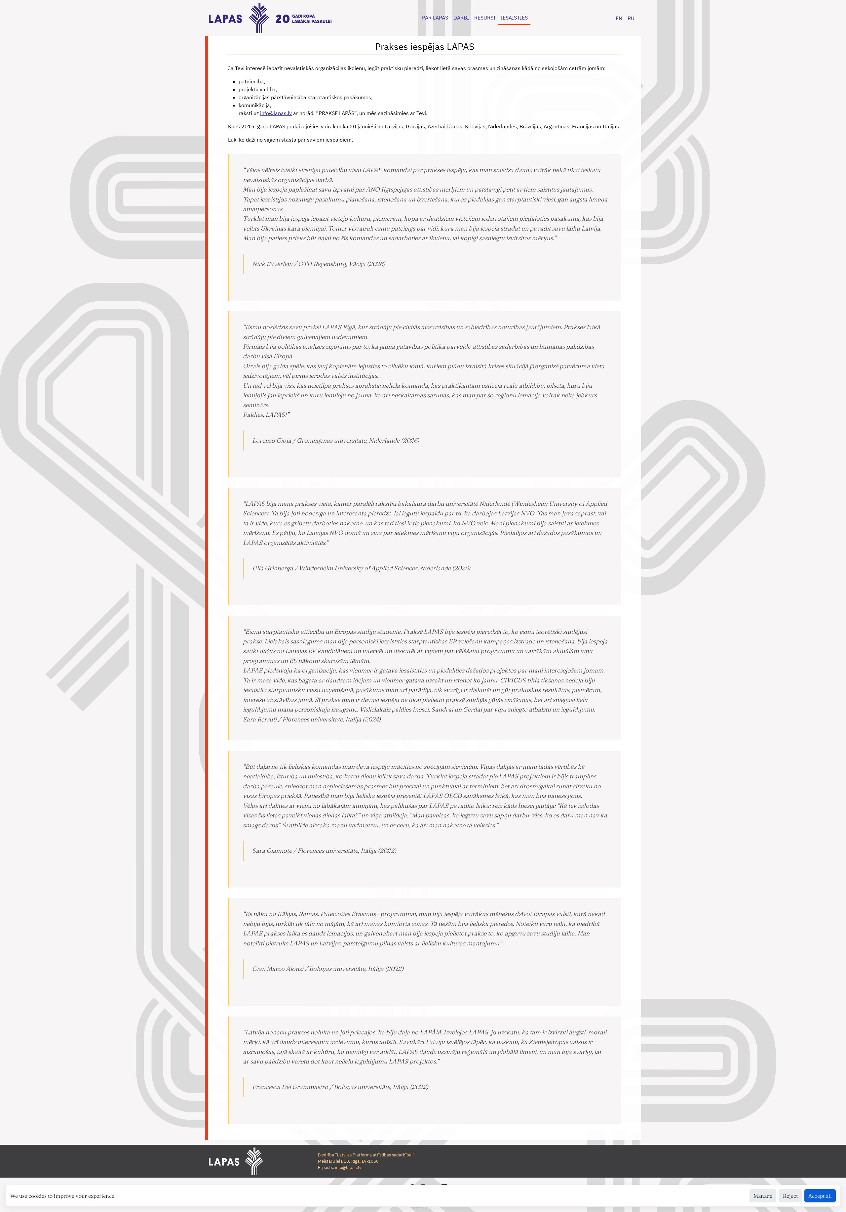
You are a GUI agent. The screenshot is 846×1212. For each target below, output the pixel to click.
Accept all (820, 1195)
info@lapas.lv (276, 113)
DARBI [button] (461, 17)
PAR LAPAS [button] (435, 17)
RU (631, 18)
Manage (762, 1195)
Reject (790, 1195)
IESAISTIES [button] (514, 17)
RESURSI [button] (484, 17)
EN (619, 18)
